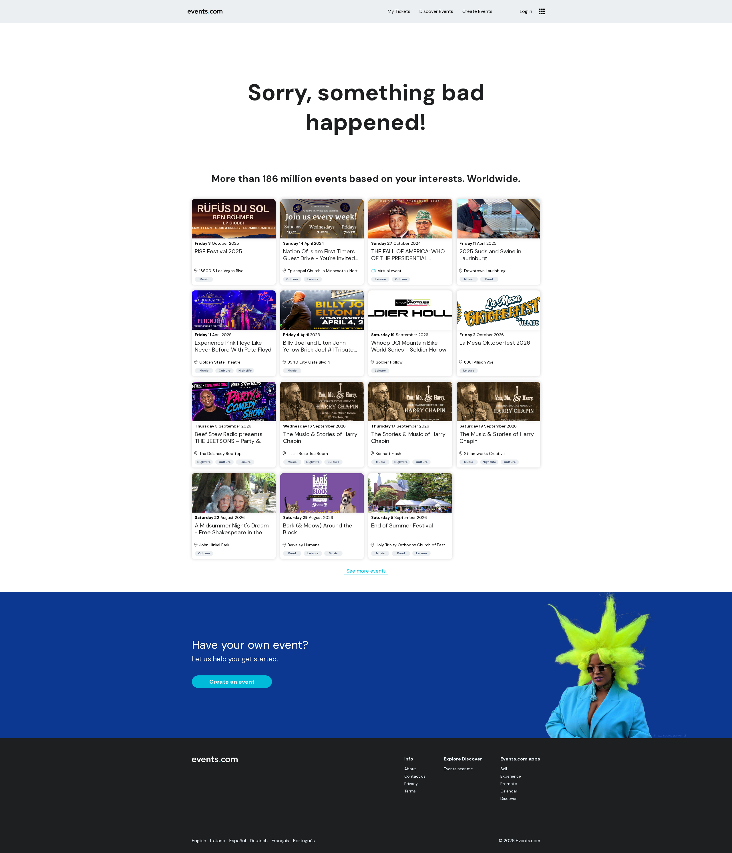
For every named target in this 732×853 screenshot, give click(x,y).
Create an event (231, 681)
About (410, 768)
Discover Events (436, 11)
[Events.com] (215, 761)
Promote (508, 783)
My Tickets (399, 11)
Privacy (411, 783)
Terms (410, 791)
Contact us (414, 776)
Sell (503, 768)
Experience (510, 776)
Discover (508, 798)
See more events (366, 571)
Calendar (508, 791)
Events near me (458, 768)
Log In (526, 11)
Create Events (477, 11)
